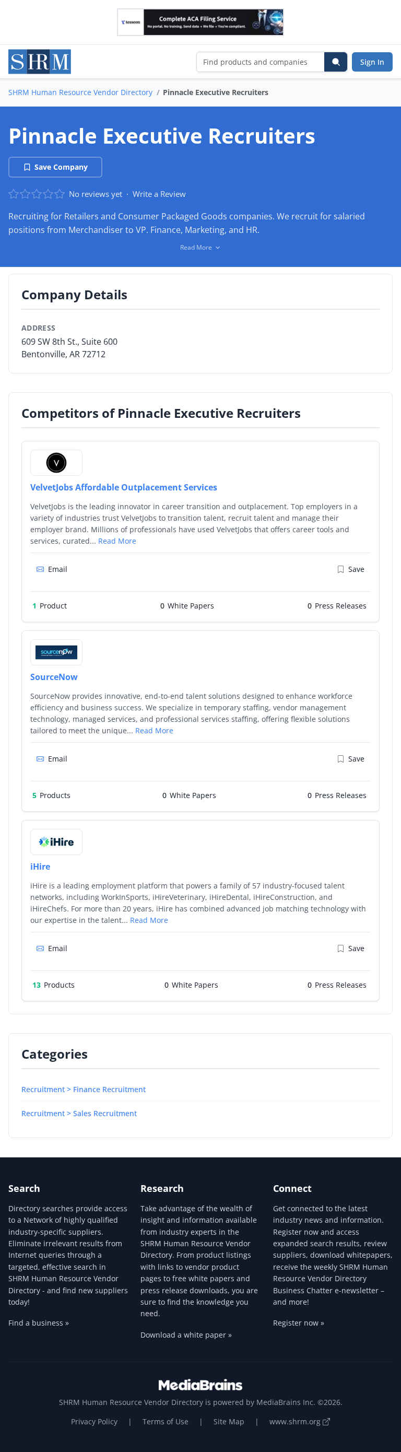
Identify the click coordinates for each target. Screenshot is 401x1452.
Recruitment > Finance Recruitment (83, 1089)
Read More (117, 541)
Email (57, 569)
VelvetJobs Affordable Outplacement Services (123, 487)
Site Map (229, 1421)
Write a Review (159, 194)
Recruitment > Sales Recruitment (79, 1113)
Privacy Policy (94, 1421)
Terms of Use (165, 1421)
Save (356, 569)
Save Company (61, 167)
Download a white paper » (186, 1335)
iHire (40, 866)
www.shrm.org (296, 1421)
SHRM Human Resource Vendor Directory (80, 92)
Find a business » (38, 1323)
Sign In (372, 62)
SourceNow (54, 677)
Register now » (298, 1323)
